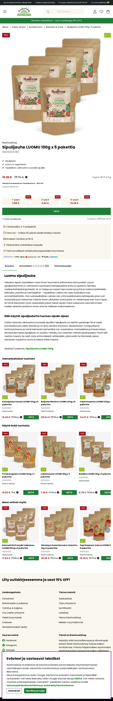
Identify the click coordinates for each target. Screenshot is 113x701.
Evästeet (7, 622)
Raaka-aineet (18, 27)
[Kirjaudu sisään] (95, 12)
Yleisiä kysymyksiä (12, 617)
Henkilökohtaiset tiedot (14, 627)
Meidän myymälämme (71, 622)
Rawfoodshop (9, 142)
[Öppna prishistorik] (21, 417)
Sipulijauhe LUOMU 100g (39, 348)
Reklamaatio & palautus (15, 603)
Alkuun (5, 27)
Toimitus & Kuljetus (12, 608)
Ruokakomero (35, 27)
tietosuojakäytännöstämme (24, 685)
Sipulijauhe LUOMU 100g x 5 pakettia (84, 27)
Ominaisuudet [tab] (62, 266)
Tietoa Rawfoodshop (70, 617)
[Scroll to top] (56, 699)
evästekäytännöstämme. (59, 685)
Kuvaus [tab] (9, 266)
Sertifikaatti (65, 608)
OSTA (31, 417)
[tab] (34, 266)
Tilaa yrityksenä (67, 603)
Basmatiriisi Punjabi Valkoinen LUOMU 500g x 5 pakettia (18, 546)
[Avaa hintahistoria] (26, 177)
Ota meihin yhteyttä (13, 612)
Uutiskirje (63, 612)
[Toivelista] (101, 12)
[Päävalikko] (5, 12)
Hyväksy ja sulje (35, 690)
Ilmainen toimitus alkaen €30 (19, 2)
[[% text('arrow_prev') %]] (4, 459)
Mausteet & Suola (54, 27)
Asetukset (14, 690)
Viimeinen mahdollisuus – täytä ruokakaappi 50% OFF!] (56, 20)
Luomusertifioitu (100, 2)
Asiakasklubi (65, 598)
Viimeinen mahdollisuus (12, 183)
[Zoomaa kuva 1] (56, 87)
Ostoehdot (8, 598)
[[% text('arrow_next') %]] (108, 459)
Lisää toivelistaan (12, 219)
